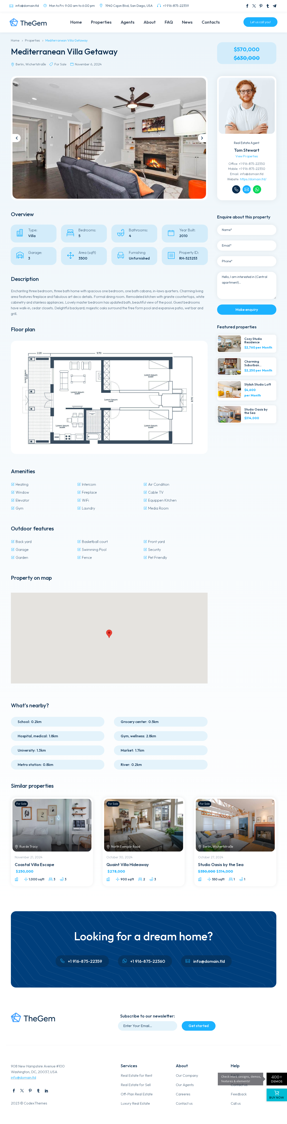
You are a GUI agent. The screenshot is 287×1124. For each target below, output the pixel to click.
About (150, 22)
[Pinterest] (261, 6)
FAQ (169, 22)
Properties (101, 22)
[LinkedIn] (46, 1090)
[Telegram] (274, 6)
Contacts (211, 22)
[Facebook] (247, 6)
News (187, 22)
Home (76, 22)
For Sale (21, 803)
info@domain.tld (23, 1077)
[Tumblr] (268, 6)
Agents (128, 22)
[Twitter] (254, 6)
